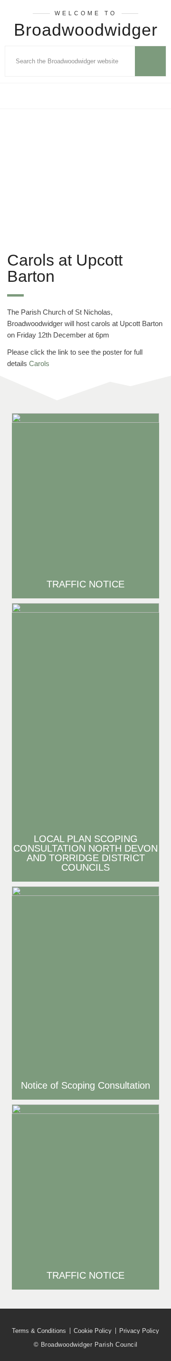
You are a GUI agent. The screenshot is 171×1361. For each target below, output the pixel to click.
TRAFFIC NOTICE (85, 584)
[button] (85, 96)
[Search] (150, 61)
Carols (39, 363)
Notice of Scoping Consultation (85, 1085)
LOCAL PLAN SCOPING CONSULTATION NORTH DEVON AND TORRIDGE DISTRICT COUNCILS (85, 853)
